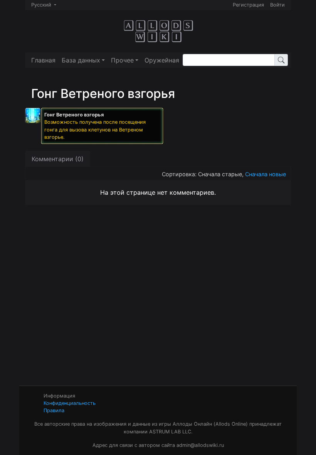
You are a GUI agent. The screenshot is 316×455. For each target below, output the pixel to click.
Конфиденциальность (70, 403)
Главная (43, 60)
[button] (83, 60)
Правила (54, 410)
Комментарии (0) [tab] (58, 159)
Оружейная (162, 60)
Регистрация (248, 5)
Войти (277, 5)
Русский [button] (42, 5)
